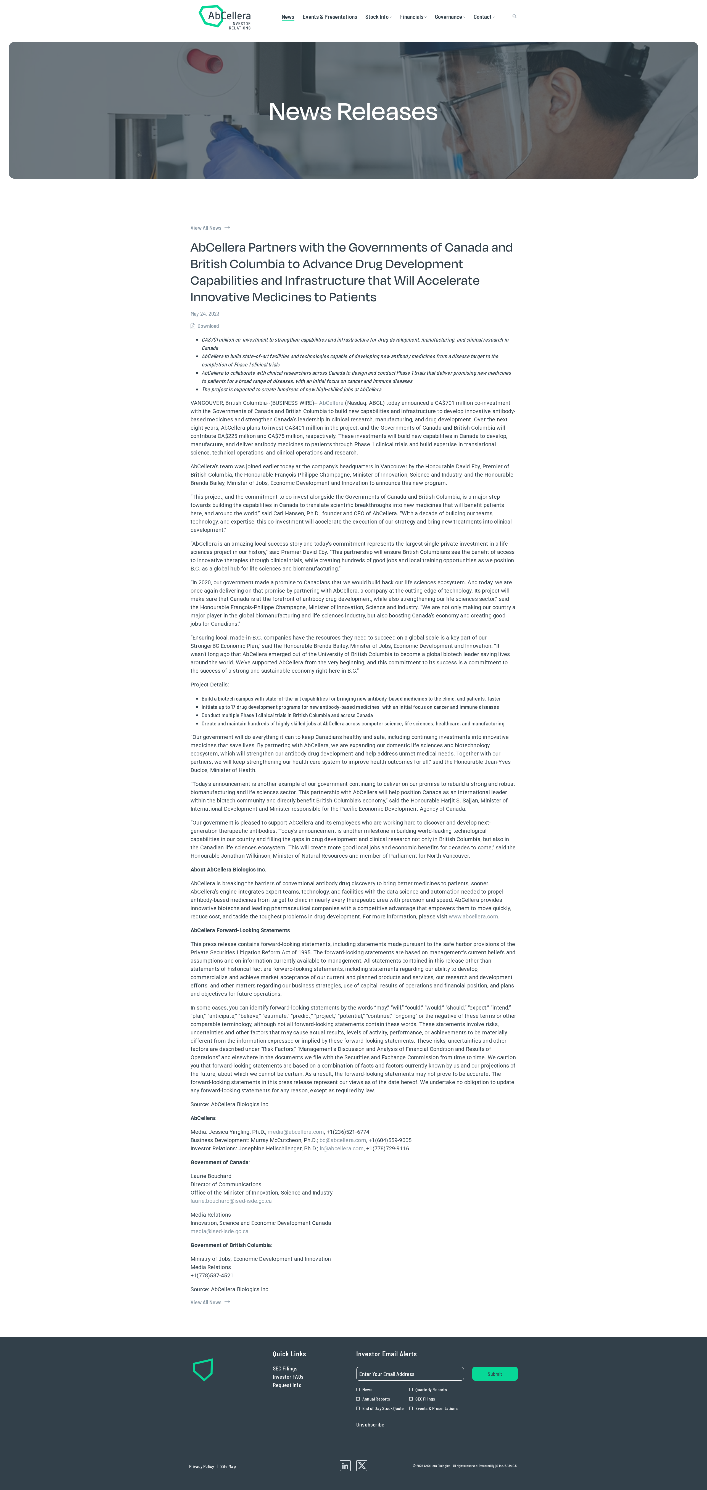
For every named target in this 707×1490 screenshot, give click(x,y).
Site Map (228, 1467)
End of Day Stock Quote (383, 1408)
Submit (495, 1374)
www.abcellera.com (473, 916)
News (367, 1389)
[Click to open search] (513, 16)
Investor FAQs (297, 1376)
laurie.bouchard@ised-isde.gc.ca (231, 1201)
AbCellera (331, 403)
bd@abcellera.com (343, 1140)
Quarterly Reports (431, 1389)
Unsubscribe (370, 1424)
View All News (206, 227)
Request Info (296, 1385)
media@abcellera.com (296, 1132)
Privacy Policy (201, 1467)
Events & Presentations (436, 1408)
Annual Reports (376, 1398)
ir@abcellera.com (342, 1148)
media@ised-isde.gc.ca (220, 1231)
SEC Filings (294, 1368)
